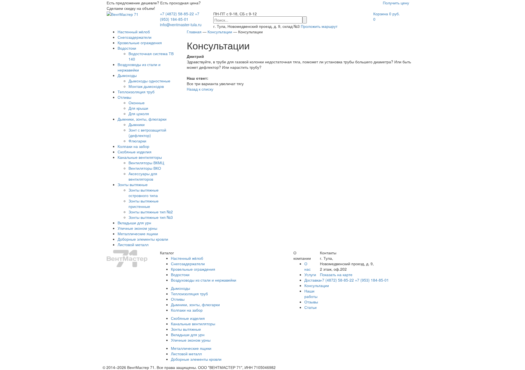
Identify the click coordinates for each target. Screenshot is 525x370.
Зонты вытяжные (133, 184)
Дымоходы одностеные (149, 80)
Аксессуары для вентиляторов (143, 176)
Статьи (310, 307)
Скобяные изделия (134, 151)
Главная (194, 31)
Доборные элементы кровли (143, 239)
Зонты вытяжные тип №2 (151, 211)
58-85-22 (177, 13)
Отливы (124, 97)
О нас (307, 266)
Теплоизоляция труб (136, 91)
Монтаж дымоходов (146, 86)
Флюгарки (137, 141)
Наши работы (310, 293)
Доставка (312, 280)
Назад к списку (200, 89)
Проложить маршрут (319, 26)
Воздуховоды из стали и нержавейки (203, 280)
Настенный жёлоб (134, 31)
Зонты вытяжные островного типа (144, 192)
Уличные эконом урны (137, 228)
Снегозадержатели (134, 37)
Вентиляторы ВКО (145, 168)
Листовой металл (133, 244)
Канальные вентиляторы (140, 157)
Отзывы (311, 302)
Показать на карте (336, 274)
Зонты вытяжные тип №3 (151, 217)
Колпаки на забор (133, 146)
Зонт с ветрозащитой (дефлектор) (147, 132)
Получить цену (396, 2)
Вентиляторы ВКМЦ (146, 162)
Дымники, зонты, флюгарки (142, 119)
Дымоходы (127, 75)
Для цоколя (139, 113)
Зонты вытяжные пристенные (144, 203)
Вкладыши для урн (134, 222)
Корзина (386, 13)
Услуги (310, 274)
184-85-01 (179, 16)
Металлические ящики (138, 233)
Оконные (137, 102)
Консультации (316, 285)
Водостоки (127, 48)
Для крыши (138, 108)
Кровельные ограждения (140, 42)
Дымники (137, 124)
